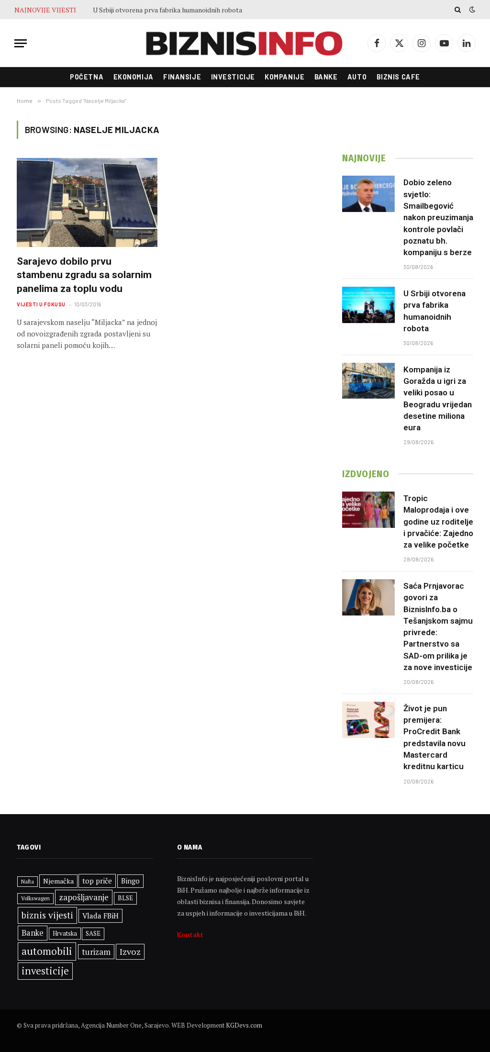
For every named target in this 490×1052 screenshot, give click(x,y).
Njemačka (58, 880)
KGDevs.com (244, 1025)
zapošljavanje (84, 897)
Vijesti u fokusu (41, 304)
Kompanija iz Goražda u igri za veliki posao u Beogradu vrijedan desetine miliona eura (437, 398)
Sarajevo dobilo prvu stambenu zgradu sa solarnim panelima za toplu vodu (84, 275)
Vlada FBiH (100, 915)
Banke (326, 77)
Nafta (27, 881)
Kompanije (284, 77)
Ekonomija (133, 77)
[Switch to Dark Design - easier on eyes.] (471, 9)
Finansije (182, 77)
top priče (97, 880)
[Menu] (20, 43)
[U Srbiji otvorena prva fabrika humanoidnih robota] (368, 305)
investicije (45, 970)
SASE (93, 933)
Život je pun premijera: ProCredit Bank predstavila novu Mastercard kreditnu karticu (434, 737)
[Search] (458, 9)
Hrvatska (65, 933)
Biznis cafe (398, 77)
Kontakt (190, 934)
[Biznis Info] (245, 43)
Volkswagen (35, 898)
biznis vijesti (47, 915)
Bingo (130, 880)
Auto (357, 77)
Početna (86, 77)
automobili (47, 951)
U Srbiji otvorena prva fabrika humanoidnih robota (167, 10)
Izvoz (130, 951)
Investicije (233, 77)
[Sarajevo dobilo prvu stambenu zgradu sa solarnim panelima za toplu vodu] (87, 202)
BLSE (125, 898)
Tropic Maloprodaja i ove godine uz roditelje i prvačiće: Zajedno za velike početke (438, 521)
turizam (96, 951)
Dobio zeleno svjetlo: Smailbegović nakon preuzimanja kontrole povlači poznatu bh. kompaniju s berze (438, 217)
